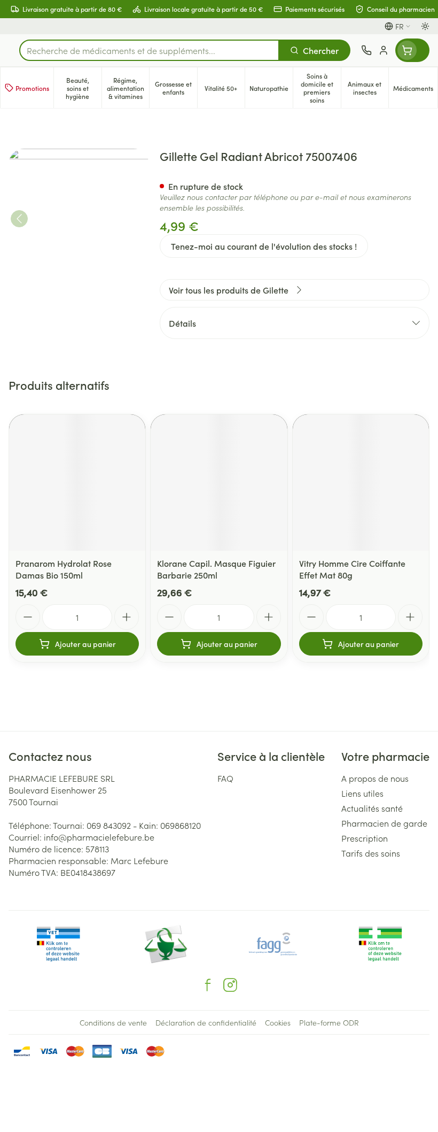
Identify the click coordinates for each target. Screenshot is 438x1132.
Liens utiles (362, 793)
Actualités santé (372, 808)
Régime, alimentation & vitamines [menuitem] (128, 88)
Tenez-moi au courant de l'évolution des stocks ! (264, 246)
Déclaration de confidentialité (205, 1022)
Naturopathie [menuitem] (271, 89)
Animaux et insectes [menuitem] (368, 87)
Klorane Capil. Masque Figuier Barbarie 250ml (216, 569)
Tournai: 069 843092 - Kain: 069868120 (127, 825)
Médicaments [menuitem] (415, 89)
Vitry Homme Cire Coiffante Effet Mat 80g (352, 569)
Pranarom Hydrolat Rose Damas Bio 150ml (63, 569)
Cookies (278, 1022)
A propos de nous (375, 778)
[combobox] (149, 50)
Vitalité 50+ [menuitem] (225, 89)
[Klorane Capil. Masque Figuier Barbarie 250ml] (219, 482)
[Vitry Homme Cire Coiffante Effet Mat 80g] (361, 482)
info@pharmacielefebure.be (99, 837)
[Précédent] (19, 218)
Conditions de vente (113, 1022)
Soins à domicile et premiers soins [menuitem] (321, 87)
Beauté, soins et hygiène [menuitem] (83, 88)
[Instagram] (230, 985)
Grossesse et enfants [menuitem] (176, 87)
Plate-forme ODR (329, 1022)
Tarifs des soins (370, 853)
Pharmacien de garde (384, 823)
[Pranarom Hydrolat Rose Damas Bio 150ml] (77, 482)
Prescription (364, 838)
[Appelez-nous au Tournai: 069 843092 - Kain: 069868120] (366, 50)
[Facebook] (208, 985)
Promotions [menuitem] (32, 88)
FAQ (225, 778)
